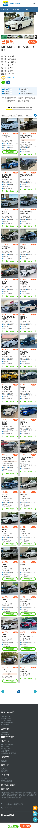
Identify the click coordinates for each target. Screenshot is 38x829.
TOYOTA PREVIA (24, 671)
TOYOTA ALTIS (6, 137)
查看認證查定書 (9, 77)
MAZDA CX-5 (5, 530)
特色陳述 (22, 107)
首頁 (2, 9)
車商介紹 (29, 107)
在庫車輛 (9, 107)
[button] (8, 488)
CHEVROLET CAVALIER (7, 458)
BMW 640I (22, 388)
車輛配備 (16, 107)
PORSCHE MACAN (6, 176)
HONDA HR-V (23, 318)
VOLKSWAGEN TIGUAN (8, 318)
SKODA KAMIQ (5, 495)
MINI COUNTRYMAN (26, 636)
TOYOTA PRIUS (6, 636)
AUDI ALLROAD (6, 671)
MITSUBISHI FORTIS (25, 601)
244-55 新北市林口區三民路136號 (13, 804)
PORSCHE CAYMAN (6, 388)
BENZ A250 (22, 530)
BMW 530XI (4, 423)
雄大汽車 (9, 140)
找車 (6, 9)
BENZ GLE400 (23, 248)
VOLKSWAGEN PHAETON (26, 213)
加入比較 (15, 133)
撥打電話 (26, 826)
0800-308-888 (8, 808)
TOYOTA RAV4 (6, 248)
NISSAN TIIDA (23, 495)
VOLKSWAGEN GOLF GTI (26, 137)
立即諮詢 (11, 152)
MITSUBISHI (13, 9)
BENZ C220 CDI (6, 213)
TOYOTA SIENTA (24, 283)
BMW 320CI (4, 283)
